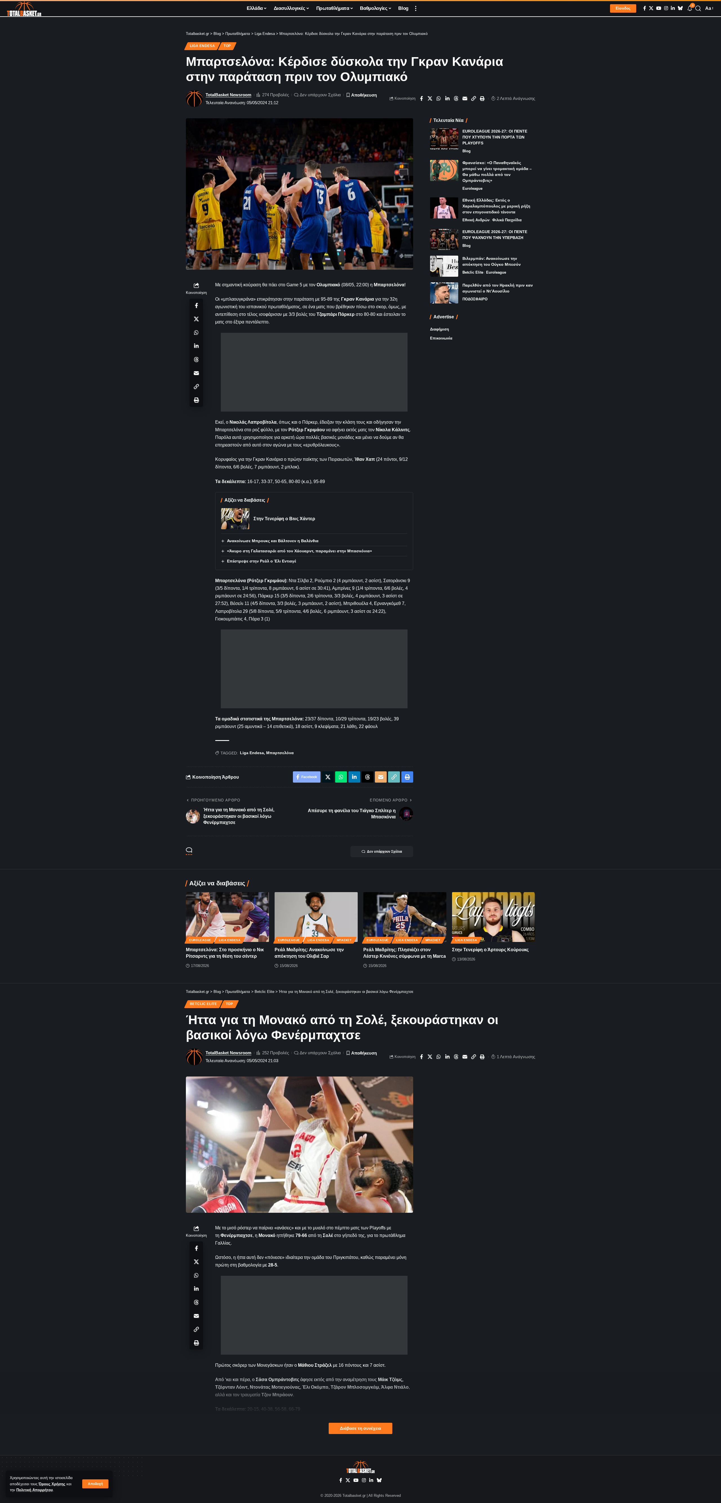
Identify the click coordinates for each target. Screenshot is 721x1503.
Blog (466, 151)
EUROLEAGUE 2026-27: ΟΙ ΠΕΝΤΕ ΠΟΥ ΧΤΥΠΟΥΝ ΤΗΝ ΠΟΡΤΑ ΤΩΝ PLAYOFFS (494, 137)
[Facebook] (644, 8)
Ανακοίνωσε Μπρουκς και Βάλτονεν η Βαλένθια (273, 541)
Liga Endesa (202, 46)
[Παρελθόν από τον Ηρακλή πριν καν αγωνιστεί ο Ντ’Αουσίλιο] (444, 292)
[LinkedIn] (672, 8)
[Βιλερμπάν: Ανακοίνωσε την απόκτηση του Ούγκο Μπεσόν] (444, 266)
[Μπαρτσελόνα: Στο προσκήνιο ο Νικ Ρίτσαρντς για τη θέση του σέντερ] (227, 917)
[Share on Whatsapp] (439, 98)
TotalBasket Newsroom (228, 94)
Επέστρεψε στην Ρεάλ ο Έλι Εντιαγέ (261, 561)
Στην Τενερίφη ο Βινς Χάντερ (284, 518)
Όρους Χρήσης (52, 1484)
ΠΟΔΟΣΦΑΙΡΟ (475, 299)
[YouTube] (659, 8)
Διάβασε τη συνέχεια (360, 1428)
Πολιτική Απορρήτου (34, 1490)
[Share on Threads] (456, 98)
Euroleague (472, 188)
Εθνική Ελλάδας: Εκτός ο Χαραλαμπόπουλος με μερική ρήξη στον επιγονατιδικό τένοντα (496, 206)
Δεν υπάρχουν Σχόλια (320, 94)
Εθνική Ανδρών (475, 220)
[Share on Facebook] (421, 98)
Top (227, 46)
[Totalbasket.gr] (24, 8)
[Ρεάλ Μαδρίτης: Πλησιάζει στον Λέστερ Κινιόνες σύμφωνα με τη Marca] (404, 917)
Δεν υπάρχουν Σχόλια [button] (384, 852)
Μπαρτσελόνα (280, 753)
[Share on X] (430, 98)
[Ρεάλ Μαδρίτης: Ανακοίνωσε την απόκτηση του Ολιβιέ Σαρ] (316, 917)
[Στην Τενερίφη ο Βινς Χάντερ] (235, 518)
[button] (95, 1483)
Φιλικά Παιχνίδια (507, 220)
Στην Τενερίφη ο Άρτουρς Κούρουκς (490, 949)
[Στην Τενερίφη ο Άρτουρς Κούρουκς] (493, 917)
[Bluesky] (680, 8)
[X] (651, 8)
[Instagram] (666, 8)
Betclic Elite (472, 272)
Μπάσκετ (344, 940)
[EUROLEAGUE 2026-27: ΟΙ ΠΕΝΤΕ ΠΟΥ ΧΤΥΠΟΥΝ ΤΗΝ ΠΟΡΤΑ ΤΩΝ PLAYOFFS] (444, 138)
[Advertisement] (314, 372)
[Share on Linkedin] (447, 98)
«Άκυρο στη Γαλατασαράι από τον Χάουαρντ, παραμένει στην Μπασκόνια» (299, 551)
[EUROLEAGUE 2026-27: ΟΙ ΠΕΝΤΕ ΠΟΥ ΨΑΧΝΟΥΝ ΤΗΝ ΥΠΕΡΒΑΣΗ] (444, 239)
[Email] (465, 98)
